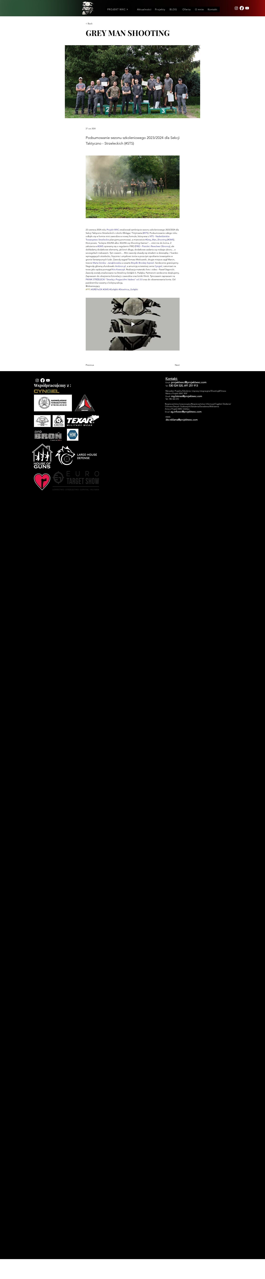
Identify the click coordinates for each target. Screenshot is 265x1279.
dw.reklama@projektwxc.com (182, 419)
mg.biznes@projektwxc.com (186, 396)
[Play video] (133, 324)
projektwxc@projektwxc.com (188, 382)
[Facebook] (242, 8)
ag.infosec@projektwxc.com (186, 411)
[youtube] (247, 8)
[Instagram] (236, 8)
